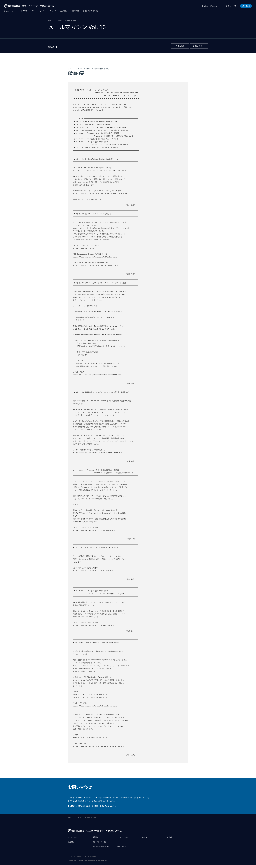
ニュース (53, 11)
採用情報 (75, 11)
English (205, 6)
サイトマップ (71, 857)
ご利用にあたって (81, 857)
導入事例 (24, 11)
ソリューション (9, 11)
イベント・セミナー (38, 11)
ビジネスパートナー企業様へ (220, 6)
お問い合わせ (121, 847)
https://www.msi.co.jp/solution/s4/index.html (117, 93)
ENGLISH (71, 847)
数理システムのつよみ (91, 11)
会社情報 (63, 11)
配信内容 (51, 47)
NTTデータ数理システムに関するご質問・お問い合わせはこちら (93, 806)
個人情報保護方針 (92, 857)
